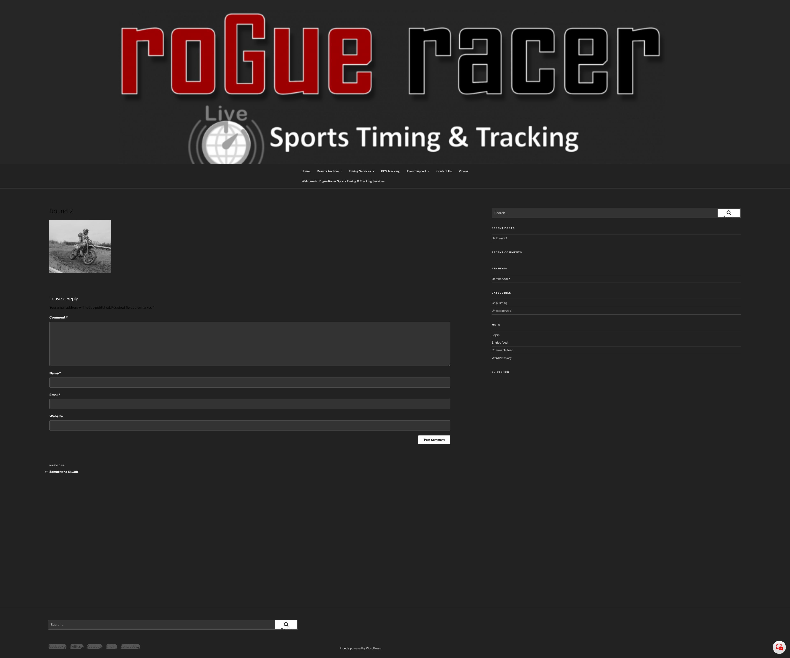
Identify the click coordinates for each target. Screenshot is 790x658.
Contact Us (444, 171)
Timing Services (360, 171)
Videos (463, 171)
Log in (496, 335)
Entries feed (500, 342)
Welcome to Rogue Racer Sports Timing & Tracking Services (343, 181)
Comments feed (502, 350)
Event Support (416, 171)
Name (55, 373)
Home (306, 171)
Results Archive (328, 171)
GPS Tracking (390, 171)
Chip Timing (499, 303)
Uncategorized (501, 310)
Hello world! (499, 238)
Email (54, 395)
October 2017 (501, 279)
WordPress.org (501, 358)
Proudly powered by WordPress (360, 648)
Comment (58, 317)
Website (56, 416)
